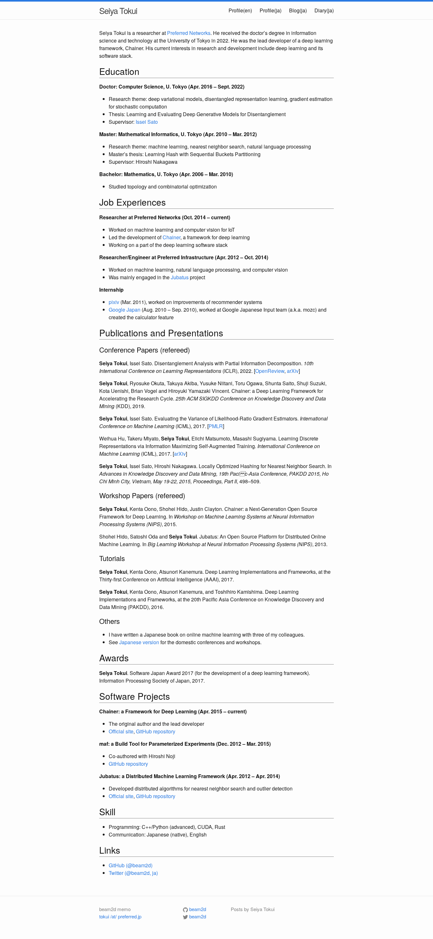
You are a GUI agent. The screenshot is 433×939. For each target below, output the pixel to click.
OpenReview (269, 370)
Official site (121, 731)
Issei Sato (147, 121)
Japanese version (139, 642)
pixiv (114, 302)
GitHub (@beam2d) (130, 865)
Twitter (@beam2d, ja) (133, 872)
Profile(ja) (270, 10)
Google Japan (124, 309)
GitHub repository (155, 731)
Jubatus (180, 277)
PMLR (216, 426)
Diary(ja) (324, 10)
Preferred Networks (188, 32)
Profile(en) (240, 10)
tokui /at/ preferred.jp (120, 916)
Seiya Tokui (118, 10)
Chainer (171, 237)
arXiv (293, 370)
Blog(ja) (298, 10)
